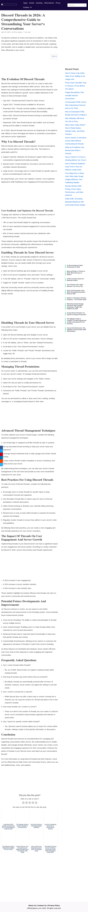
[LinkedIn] (1, 457)
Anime (31, 3)
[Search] (85, 5)
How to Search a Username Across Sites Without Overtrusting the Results (75, 141)
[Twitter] (1, 451)
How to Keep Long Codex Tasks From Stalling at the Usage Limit (75, 76)
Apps (25, 3)
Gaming (39, 3)
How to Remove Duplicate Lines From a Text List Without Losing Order (75, 167)
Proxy (58, 3)
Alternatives (49, 3)
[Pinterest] (1, 454)
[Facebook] (1, 447)
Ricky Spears (18, 32)
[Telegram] (1, 464)
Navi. (54, 56)
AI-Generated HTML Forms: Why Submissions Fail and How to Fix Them (76, 105)
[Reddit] (1, 461)
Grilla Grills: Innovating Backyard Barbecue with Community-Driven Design (75, 202)
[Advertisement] (29, 75)
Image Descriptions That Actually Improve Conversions (74, 95)
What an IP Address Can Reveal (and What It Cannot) (74, 150)
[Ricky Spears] (9, 5)
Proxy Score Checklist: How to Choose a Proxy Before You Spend (75, 86)
